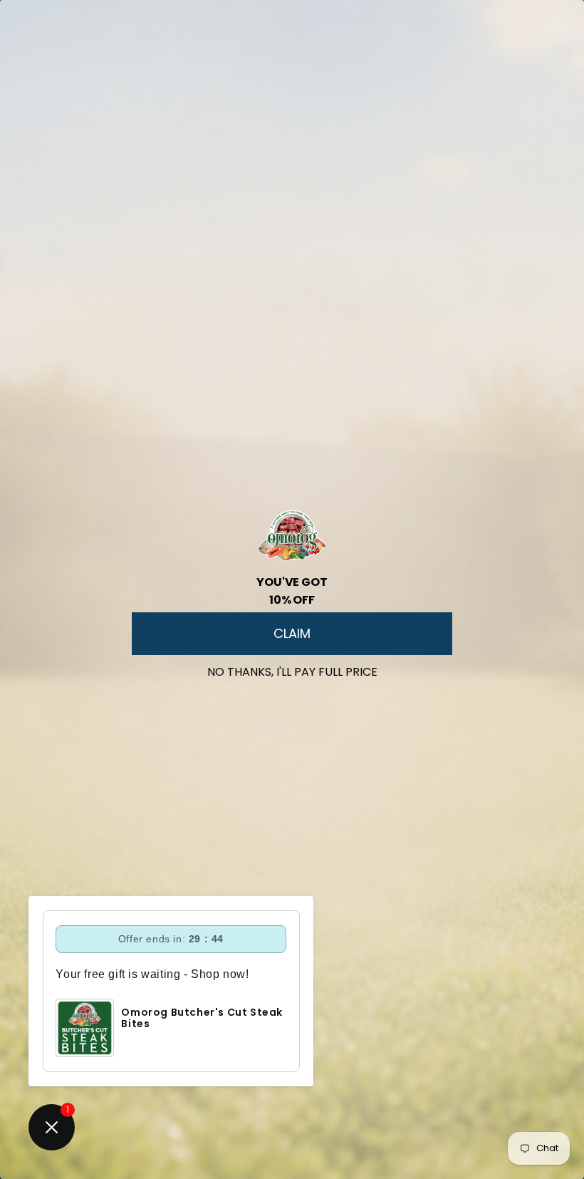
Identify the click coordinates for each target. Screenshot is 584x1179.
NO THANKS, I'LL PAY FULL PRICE (292, 669)
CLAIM (292, 633)
